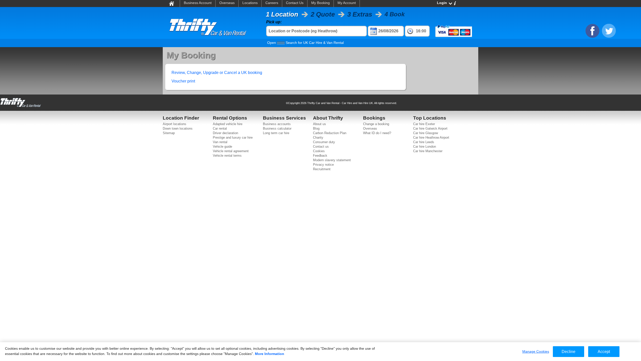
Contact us (321, 146)
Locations (250, 3)
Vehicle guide (222, 146)
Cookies (319, 151)
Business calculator (277, 128)
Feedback (320, 155)
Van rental (220, 142)
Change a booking (376, 124)
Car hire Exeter (424, 124)
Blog (316, 128)
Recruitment (322, 169)
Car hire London (424, 146)
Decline (568, 351)
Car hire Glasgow (425, 133)
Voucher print (183, 81)
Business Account (198, 3)
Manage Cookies (535, 351)
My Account (347, 3)
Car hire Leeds (423, 142)
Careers (271, 3)
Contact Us (294, 3)
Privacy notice (323, 164)
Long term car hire (276, 133)
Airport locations (174, 124)
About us (319, 124)
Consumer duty (324, 142)
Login (442, 3)
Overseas (227, 3)
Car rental (220, 128)
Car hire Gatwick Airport (430, 128)
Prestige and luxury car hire (233, 137)
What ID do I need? (377, 133)
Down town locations (178, 128)
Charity (318, 137)
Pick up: (274, 22)
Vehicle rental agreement (231, 151)
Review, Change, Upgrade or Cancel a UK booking (217, 72)
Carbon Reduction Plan (329, 133)
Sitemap (169, 133)
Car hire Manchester (427, 151)
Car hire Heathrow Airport (431, 137)
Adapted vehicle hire (227, 124)
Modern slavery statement (332, 160)
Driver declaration (225, 133)
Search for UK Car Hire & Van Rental (305, 43)
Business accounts (277, 124)
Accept (604, 351)
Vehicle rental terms (227, 155)
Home (171, 3)
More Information (269, 354)
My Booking (320, 3)
